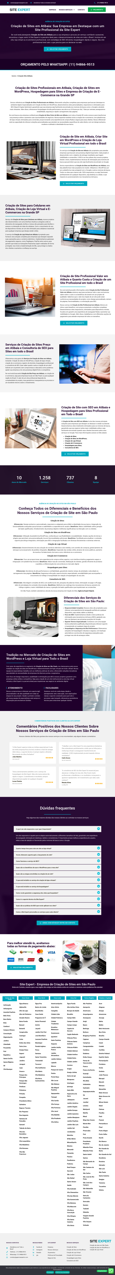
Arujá (85, 1021)
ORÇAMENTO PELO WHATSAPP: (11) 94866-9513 (58, 64)
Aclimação (7, 1005)
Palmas (101, 1109)
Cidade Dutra (71, 1058)
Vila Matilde (55, 1115)
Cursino (70, 1065)
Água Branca (23, 1003)
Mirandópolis (71, 1142)
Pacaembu (7, 1048)
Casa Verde (39, 1014)
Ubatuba (86, 1212)
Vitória (101, 1190)
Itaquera (54, 1044)
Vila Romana (23, 1148)
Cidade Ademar (72, 1051)
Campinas (86, 1043)
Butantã (22, 1028)
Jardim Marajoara (73, 1117)
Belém (101, 1025)
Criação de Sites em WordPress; (76, 438)
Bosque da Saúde (73, 1011)
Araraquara (87, 1018)
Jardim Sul (71, 1128)
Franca (85, 1066)
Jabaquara (70, 1100)
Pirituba (22, 1094)
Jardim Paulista (72, 1121)
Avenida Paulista (9, 1012)
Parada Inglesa (40, 1046)
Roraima (102, 1161)
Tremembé (39, 1061)
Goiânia (101, 1071)
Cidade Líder (55, 1014)
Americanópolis (56, 1003)
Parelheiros (71, 1160)
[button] (57, 829)
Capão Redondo (72, 1034)
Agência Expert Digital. (86, 591)
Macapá (101, 1078)
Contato (81, 10)
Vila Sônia (70, 1225)
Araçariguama (88, 1014)
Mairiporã (86, 1109)
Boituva (85, 1032)
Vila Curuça (55, 1104)
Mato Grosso (103, 1093)
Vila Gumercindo (73, 1199)
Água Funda (71, 1003)
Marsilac (70, 1135)
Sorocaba (86, 1201)
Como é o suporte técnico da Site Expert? (30, 899)
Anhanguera (7, 1008)
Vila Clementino (72, 1192)
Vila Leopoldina (24, 1141)
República (6, 1055)
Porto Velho (103, 1134)
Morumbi (70, 1149)
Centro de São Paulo (9, 998)
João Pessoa (103, 1075)
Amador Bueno (24, 1018)
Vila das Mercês (72, 1196)
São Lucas (54, 1080)
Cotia (21, 1039)
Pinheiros (22, 1090)
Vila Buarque (7, 1069)
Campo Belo (71, 1018)
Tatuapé (54, 1097)
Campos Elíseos (9, 1030)
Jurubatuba (71, 1132)
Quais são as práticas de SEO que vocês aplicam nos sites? (36, 906)
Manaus (101, 1085)
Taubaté (86, 1209)
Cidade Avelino (72, 1054)
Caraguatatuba (88, 1046)
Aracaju (101, 1018)
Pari (4, 1051)
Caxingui (22, 1036)
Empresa (52, 10)
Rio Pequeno (23, 1112)
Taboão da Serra (25, 1128)
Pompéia (22, 1097)
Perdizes (22, 1086)
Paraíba (101, 1113)
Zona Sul (73, 998)
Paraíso (69, 1157)
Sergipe (101, 1179)
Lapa (21, 1068)
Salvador (102, 1165)
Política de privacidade (62, 1272)
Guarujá (85, 1073)
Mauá (85, 1116)
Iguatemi (54, 1037)
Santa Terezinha (40, 1057)
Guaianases (55, 1033)
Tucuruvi (38, 1064)
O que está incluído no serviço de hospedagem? (32, 887)
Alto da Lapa (23, 1011)
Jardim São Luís (72, 1124)
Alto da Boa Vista (73, 1007)
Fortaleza (102, 1064)
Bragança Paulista (89, 1036)
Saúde (69, 1185)
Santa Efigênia (8, 1062)
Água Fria (38, 1003)
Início (14, 76)
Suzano (85, 1205)
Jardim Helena (56, 1059)
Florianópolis (103, 1061)
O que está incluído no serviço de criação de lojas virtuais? (36, 880)
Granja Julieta (72, 1072)
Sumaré (22, 1124)
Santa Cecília (7, 1058)
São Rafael (70, 1178)
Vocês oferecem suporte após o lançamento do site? (34, 855)
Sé (4, 1066)
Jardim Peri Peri (40, 1032)
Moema (69, 1146)
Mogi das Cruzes (89, 1120)
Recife (101, 1138)
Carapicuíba (23, 1032)
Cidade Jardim (72, 1062)
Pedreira (70, 1164)
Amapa (101, 1011)
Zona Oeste (25, 998)
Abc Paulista (87, 1003)
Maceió (101, 1082)
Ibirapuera (70, 1079)
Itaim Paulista (56, 1040)
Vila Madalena (24, 1145)
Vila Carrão (55, 1101)
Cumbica (86, 1050)
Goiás (101, 1068)
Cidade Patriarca (57, 1018)
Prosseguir (50, 1272)
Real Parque (71, 1167)
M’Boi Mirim (71, 1139)
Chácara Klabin (72, 1047)
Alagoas (102, 1007)
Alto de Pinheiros (25, 1014)
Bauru (85, 1025)
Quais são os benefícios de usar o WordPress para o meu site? (37, 867)
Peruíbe (85, 1127)
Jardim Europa (72, 1110)
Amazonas (102, 1014)
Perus (37, 1050)
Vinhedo (86, 1225)
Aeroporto (86, 1007)
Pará (100, 1116)
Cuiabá (101, 1046)
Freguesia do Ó (40, 1018)
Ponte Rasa (55, 1077)
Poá (84, 1134)
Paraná (101, 1120)
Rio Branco (103, 1141)
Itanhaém (86, 1088)
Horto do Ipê (71, 1076)
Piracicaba (86, 1131)
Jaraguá (22, 1064)
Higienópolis (7, 1037)
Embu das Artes (24, 1043)
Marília (85, 1113)
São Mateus (55, 1084)
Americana (86, 1011)
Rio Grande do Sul (105, 1154)
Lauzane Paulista (41, 1039)
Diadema (86, 1053)
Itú (84, 1095)
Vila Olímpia (71, 1216)
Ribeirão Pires (88, 1147)
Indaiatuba (86, 1084)
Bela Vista (6, 1016)
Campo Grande (72, 1021)
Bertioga (86, 1028)
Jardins (6, 1041)
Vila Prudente (56, 1118)
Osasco (22, 1071)
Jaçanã (37, 1028)
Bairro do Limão (40, 1007)
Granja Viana (23, 1050)
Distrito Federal (104, 1053)
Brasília (101, 1036)
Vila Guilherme (40, 1068)
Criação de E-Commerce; (73, 443)
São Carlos (86, 1173)
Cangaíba (54, 1011)
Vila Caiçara (87, 1222)
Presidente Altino (25, 1101)
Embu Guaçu (87, 1057)
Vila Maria (38, 1071)
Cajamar (86, 1039)
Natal (101, 1106)
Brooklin (70, 1014)
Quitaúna (22, 1104)
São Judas (70, 1174)
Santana (38, 1053)
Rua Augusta (23, 1115)
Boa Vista (102, 1032)
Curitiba (101, 1050)
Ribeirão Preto (88, 1151)
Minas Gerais (103, 1102)
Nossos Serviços (65, 10)
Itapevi (21, 1053)
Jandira (22, 1061)
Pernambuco (103, 1123)
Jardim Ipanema (72, 1114)
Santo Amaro (71, 1182)
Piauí (101, 1127)
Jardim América (72, 1103)
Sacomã (70, 1171)
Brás (5, 1023)
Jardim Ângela (72, 1107)
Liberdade (6, 1044)
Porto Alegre (103, 1131)
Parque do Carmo (57, 1070)
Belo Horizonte (104, 1028)
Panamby (70, 1153)
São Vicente (87, 1192)
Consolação (7, 1033)
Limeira (85, 1106)
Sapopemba (55, 1093)
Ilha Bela (86, 1081)
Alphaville (22, 1007)
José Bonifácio (40, 1036)
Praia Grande (87, 1138)
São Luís (102, 1169)
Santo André (87, 1154)
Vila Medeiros (40, 1075)
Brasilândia (39, 1011)
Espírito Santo (104, 1057)
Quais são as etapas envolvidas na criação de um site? (34, 874)
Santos (85, 1158)
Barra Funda (23, 1021)
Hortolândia (87, 1077)
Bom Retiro (7, 1019)
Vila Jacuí (54, 1111)
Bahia (101, 1021)
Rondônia (102, 1158)
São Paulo (102, 1172)
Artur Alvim (55, 1007)
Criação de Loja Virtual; (73, 441)
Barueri (21, 1025)
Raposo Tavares (24, 1108)
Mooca (53, 1066)
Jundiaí (85, 1102)
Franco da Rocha (89, 1070)
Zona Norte (41, 998)
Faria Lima (23, 1046)
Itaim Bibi (70, 1090)
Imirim (37, 1025)
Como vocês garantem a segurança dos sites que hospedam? (37, 893)
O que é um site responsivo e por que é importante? (33, 829)
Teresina (102, 1183)
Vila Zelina (54, 1122)
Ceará (101, 1043)
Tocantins (102, 1186)
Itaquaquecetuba (89, 1091)
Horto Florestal (40, 1021)
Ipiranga (70, 1086)
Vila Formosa (55, 1108)
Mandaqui (38, 1043)
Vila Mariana (71, 1203)
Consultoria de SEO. (72, 448)
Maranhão (102, 1089)
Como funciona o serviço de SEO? (27, 861)
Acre (100, 1003)
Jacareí (85, 1098)
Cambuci (6, 1026)
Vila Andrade (71, 1189)
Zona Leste (57, 998)
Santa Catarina (104, 1176)
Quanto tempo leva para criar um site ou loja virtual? (33, 848)
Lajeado (54, 1062)
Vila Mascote (71, 1206)
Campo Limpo (72, 1025)
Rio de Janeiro (104, 1145)
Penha (53, 1073)
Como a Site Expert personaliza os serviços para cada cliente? (37, 912)
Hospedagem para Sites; (73, 445)
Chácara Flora (72, 1038)
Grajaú (69, 1069)
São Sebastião (88, 1188)
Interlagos (70, 1083)
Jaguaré (22, 1057)
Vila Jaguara (23, 1137)
